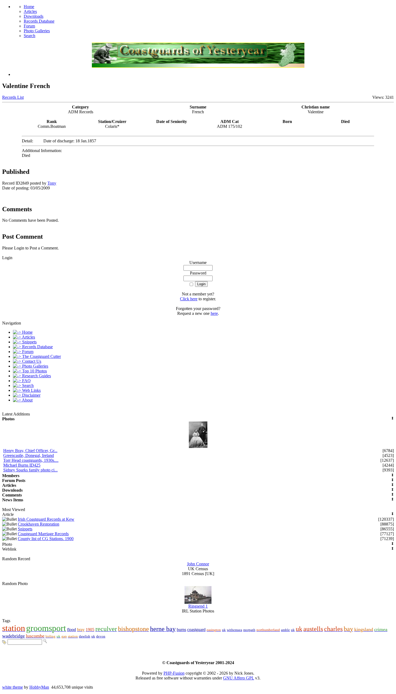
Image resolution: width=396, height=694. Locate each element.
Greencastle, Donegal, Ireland (28, 455)
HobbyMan (39, 687)
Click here (188, 299)
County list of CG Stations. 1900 (46, 538)
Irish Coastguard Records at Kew (46, 519)
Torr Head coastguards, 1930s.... (30, 460)
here (214, 313)
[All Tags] (4, 641)
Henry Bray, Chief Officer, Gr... (30, 450)
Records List (13, 97)
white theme (12, 687)
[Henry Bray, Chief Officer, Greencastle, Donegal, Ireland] (198, 447)
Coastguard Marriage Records (43, 533)
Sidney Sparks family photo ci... (30, 470)
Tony (51, 183)
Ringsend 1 (198, 606)
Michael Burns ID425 (21, 465)
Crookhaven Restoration (38, 524)
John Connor (198, 564)
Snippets (25, 529)
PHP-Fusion (174, 673)
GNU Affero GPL (238, 678)
